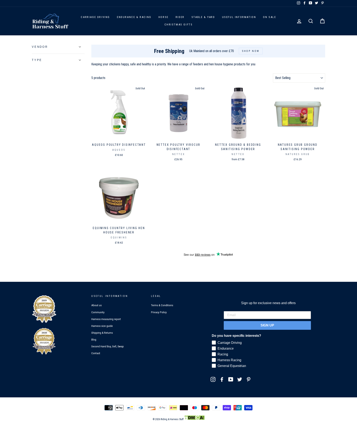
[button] (40, 47)
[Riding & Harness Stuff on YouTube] (230, 379)
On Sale (269, 17)
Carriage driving (95, 17)
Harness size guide (102, 325)
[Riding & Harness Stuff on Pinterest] (248, 379)
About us (96, 305)
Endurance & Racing (134, 17)
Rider (180, 17)
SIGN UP (267, 325)
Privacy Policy (159, 312)
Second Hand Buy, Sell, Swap (107, 346)
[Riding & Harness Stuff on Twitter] (239, 379)
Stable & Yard (203, 17)
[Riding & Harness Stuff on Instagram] (213, 379)
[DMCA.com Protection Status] (194, 419)
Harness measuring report (106, 319)
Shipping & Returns (102, 332)
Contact (95, 353)
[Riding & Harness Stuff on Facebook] (221, 379)
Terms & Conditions (162, 305)
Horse (163, 17)
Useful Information (239, 17)
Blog (93, 339)
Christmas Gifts (178, 24)
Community (98, 312)
